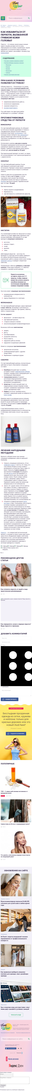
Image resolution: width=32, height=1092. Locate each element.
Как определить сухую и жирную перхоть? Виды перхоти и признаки (16, 625)
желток (10, 473)
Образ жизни (4, 1004)
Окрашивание (4, 934)
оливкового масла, (9, 465)
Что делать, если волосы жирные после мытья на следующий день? (15, 856)
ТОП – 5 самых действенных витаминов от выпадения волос (14, 792)
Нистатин (8, 68)
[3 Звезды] (17, 546)
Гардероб (3, 969)
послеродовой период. (11, 108)
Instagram (21, 1048)
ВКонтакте (18, 1048)
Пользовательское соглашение (8, 1032)
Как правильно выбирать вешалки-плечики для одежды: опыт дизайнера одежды (14, 974)
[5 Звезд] (4, 548)
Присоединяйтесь (12, 1048)
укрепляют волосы (6, 261)
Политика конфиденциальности (23, 1032)
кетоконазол (19, 133)
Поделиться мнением (17, 733)
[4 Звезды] (24, 546)
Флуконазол (9, 70)
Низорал (8, 66)
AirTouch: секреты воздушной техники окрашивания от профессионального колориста (14, 938)
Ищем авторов (13, 1059)
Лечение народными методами (11, 74)
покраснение (4, 53)
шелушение (23, 135)
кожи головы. (8, 395)
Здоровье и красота (5, 898)
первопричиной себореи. (22, 371)
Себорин (8, 72)
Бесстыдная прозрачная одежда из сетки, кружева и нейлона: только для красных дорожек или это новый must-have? (16, 719)
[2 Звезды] (10, 546)
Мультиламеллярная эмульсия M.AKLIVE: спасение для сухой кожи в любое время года (15, 903)
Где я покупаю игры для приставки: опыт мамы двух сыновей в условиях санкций (15, 1008)
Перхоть (3, 532)
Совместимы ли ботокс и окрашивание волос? (15, 824)
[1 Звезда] (4, 546)
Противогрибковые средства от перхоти (14, 62)
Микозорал (8, 65)
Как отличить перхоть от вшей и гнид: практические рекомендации (14, 590)
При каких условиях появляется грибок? (13, 61)
